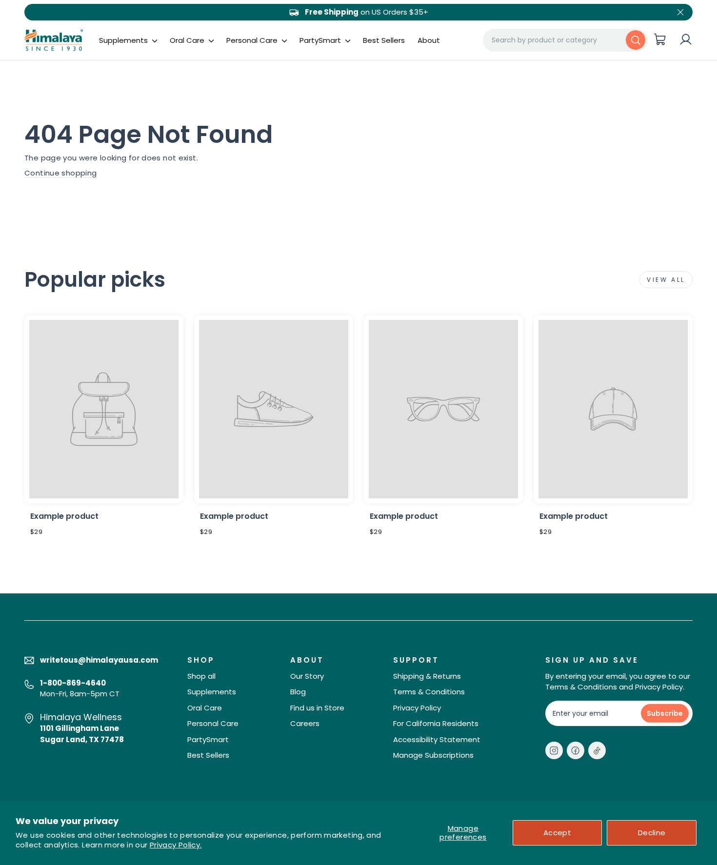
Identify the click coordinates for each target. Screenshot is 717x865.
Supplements (124, 40)
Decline (652, 832)
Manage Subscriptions (433, 755)
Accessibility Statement (436, 739)
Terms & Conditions (429, 692)
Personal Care (252, 40)
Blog (298, 692)
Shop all (201, 676)
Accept (557, 832)
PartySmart (321, 40)
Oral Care (188, 40)
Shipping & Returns (427, 676)
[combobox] (565, 40)
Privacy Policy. (176, 845)
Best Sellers (384, 40)
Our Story (307, 676)
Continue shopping (60, 173)
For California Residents (435, 723)
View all (666, 279)
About (429, 40)
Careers (304, 723)
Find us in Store (317, 708)
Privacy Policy (417, 708)
